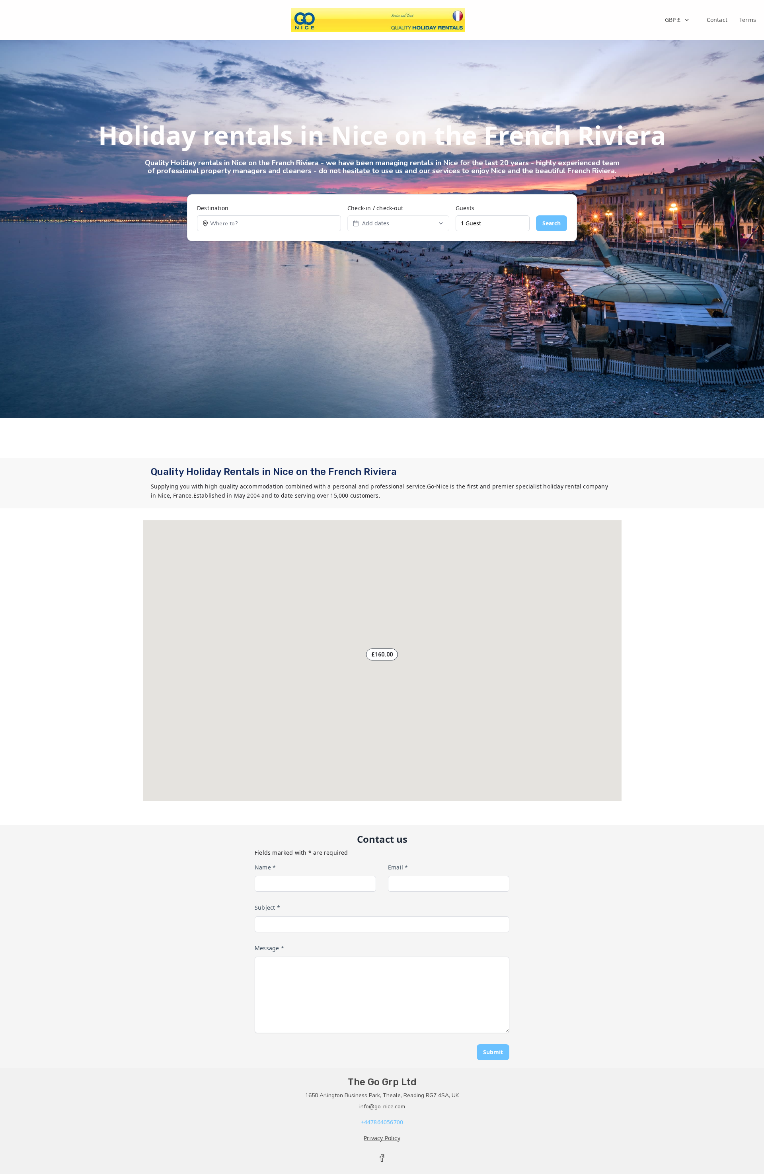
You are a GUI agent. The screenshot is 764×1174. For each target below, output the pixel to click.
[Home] (378, 20)
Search (551, 223)
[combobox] (677, 20)
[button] (382, 654)
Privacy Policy (382, 1138)
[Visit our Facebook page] (382, 1158)
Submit (493, 1052)
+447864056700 (382, 1122)
